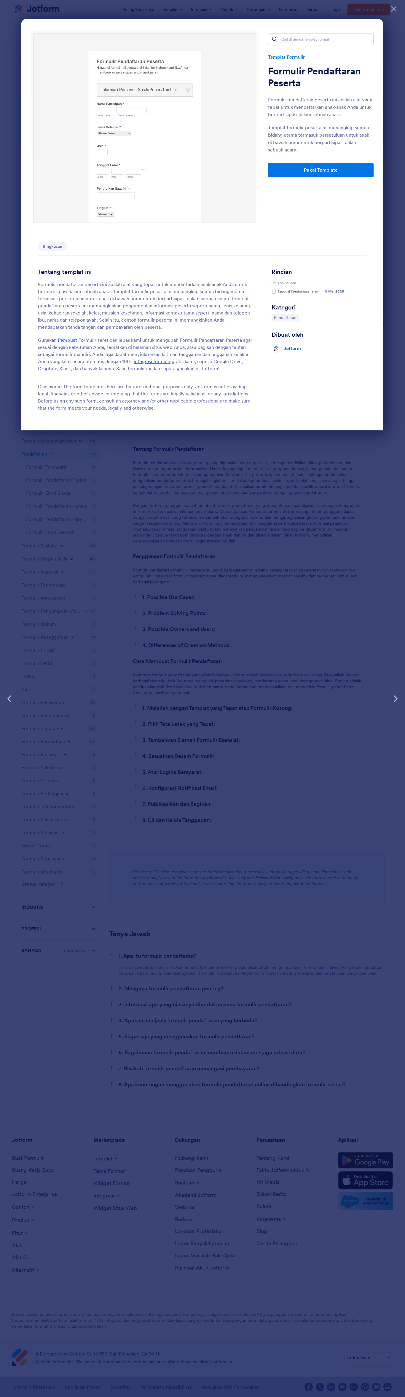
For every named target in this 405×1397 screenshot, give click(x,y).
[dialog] (202, 698)
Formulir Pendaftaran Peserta (314, 77)
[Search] (274, 39)
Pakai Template (321, 170)
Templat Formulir (286, 57)
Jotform (292, 348)
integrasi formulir (152, 361)
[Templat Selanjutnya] (395, 698)
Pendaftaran (286, 317)
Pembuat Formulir (77, 340)
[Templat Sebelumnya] (9, 698)
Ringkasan (52, 246)
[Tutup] (393, 8)
